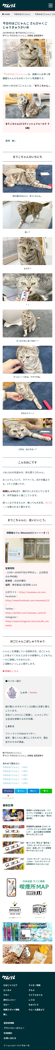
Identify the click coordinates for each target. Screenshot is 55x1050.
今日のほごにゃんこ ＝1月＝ (15, 783)
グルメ (32, 990)
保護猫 (30, 35)
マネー (6, 994)
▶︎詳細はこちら (11, 671)
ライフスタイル (36, 994)
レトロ (32, 999)
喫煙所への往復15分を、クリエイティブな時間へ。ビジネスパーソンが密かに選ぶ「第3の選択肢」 (39, 814)
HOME (7, 14)
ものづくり (34, 1004)
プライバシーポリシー (14, 1028)
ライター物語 (34, 985)
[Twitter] (21, 791)
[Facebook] (8, 791)
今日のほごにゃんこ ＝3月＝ (15, 775)
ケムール (25, 1045)
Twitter (33, 692)
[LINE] (46, 791)
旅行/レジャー (9, 999)
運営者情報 (9, 1022)
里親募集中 (38, 35)
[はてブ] (34, 791)
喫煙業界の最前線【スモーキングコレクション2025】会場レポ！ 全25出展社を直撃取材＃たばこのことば (38, 830)
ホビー (6, 1004)
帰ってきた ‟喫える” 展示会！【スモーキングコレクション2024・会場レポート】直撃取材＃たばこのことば (38, 846)
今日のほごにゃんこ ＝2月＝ (15, 779)
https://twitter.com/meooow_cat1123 (25, 612)
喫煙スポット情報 (11, 1009)
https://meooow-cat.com (32, 592)
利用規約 (8, 1033)
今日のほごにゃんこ (22, 14)
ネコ (7, 35)
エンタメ (7, 990)
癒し (5, 1014)
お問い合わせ (10, 1038)
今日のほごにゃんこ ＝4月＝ (15, 771)
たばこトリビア (10, 985)
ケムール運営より (36, 1009)
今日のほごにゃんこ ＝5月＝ (15, 767)
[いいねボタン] (8, 796)
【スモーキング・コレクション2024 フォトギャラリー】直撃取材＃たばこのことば (38, 861)
